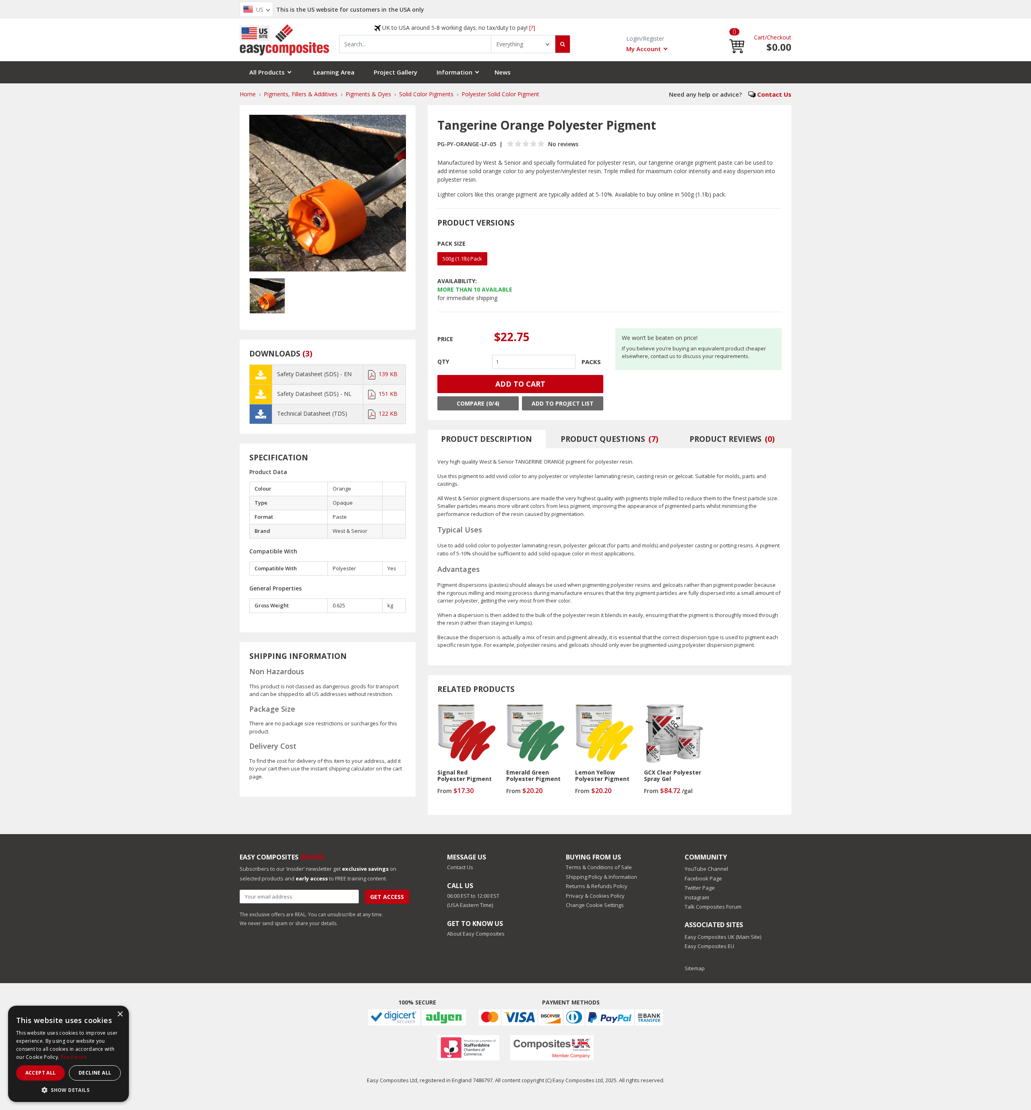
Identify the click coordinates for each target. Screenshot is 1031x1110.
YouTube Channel (706, 868)
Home (248, 94)
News (503, 72)
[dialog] (68, 1054)
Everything (509, 44)
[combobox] (415, 44)
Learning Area (333, 72)
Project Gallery (395, 72)
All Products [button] (267, 72)
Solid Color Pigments (426, 94)
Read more (74, 1057)
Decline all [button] (95, 1072)
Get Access (387, 897)
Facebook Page (703, 878)
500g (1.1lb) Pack (462, 258)
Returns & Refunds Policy (596, 886)
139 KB (388, 374)
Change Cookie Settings (595, 905)
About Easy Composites (476, 933)
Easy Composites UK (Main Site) (723, 936)
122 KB (388, 413)
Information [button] (454, 72)
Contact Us (774, 94)
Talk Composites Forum (713, 906)
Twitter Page (700, 887)
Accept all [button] (40, 1072)
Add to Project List (563, 403)
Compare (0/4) (478, 403)
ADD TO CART (520, 384)
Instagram (697, 897)
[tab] (487, 439)
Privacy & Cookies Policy (595, 895)
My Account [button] (643, 49)
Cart (759, 37)
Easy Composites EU (709, 946)
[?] (532, 27)
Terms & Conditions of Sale (599, 867)
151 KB (388, 394)
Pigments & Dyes (368, 94)
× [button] (120, 1014)
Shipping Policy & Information (601, 876)
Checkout (779, 37)
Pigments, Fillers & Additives (300, 94)
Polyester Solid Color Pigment (500, 94)
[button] (736, 40)
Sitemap (695, 968)
